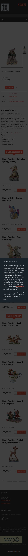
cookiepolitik (20, 286)
